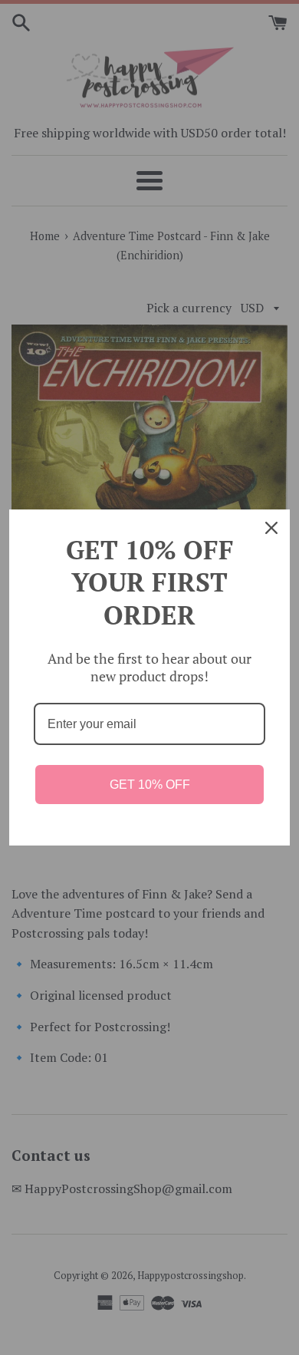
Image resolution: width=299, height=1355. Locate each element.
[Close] (271, 527)
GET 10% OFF (150, 784)
